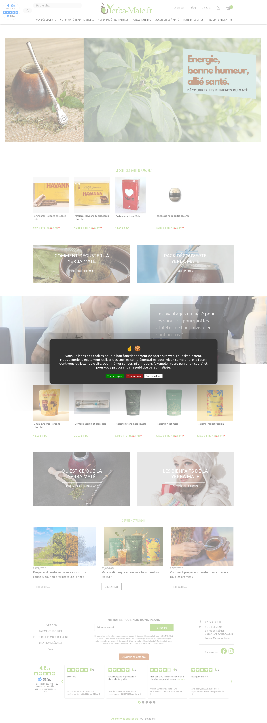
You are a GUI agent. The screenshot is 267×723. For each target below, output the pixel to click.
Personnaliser (153, 376)
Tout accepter (115, 376)
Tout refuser (134, 376)
